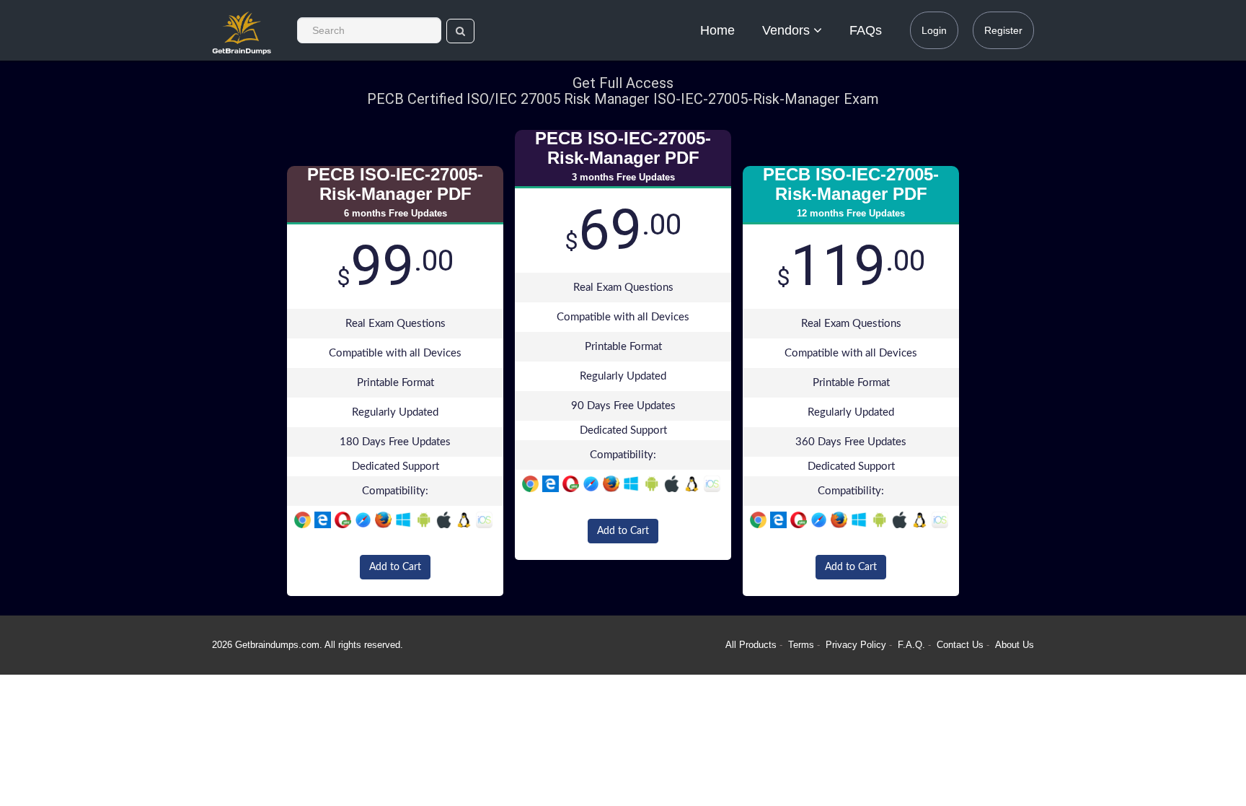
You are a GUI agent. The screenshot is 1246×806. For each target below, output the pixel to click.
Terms (801, 644)
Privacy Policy (857, 644)
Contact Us (961, 644)
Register (1003, 30)
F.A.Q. (913, 644)
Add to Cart (395, 567)
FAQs (865, 30)
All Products (751, 644)
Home (717, 30)
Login (934, 30)
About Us (1014, 644)
